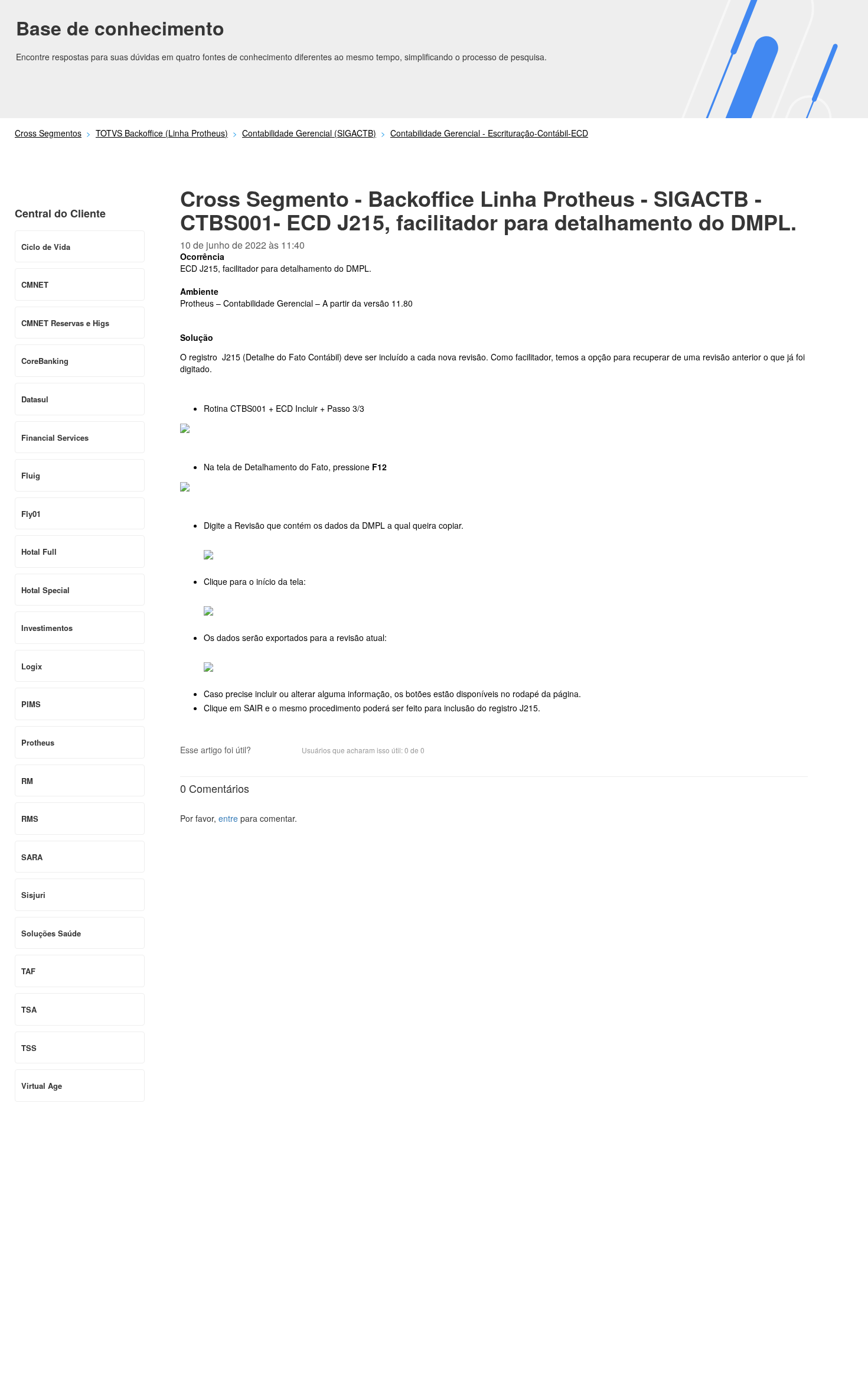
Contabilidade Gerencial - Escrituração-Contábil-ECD (489, 133)
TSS (29, 1047)
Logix (31, 666)
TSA (29, 1009)
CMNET (34, 284)
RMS (29, 818)
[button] (265, 751)
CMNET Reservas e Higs (65, 322)
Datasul (34, 399)
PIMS (31, 704)
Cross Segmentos (48, 133)
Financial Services (55, 437)
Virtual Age (41, 1085)
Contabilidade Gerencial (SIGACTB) (309, 133)
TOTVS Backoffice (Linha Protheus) (162, 133)
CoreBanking (44, 360)
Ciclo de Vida (45, 246)
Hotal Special (45, 590)
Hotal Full (39, 551)
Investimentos (47, 627)
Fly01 (31, 513)
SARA (32, 857)
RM (27, 780)
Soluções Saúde (51, 933)
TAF (28, 971)
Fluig (30, 475)
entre (228, 818)
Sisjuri (33, 894)
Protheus (37, 742)
